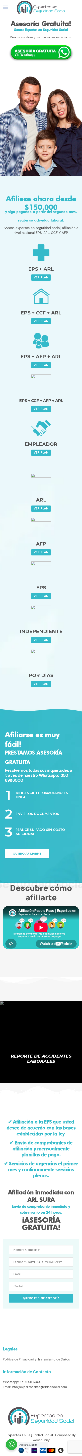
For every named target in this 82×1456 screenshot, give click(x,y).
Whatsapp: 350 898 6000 (22, 1382)
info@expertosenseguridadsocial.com (39, 1387)
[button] (41, 277)
